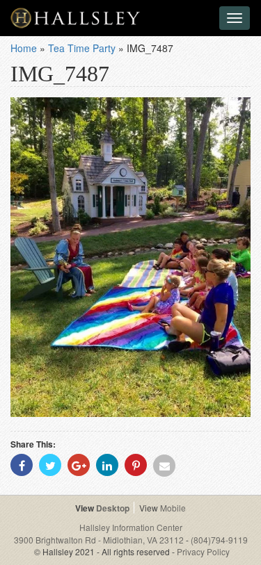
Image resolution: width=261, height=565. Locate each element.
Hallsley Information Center (130, 527)
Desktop (112, 508)
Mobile (173, 508)
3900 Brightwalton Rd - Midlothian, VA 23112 (100, 540)
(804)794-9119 (219, 540)
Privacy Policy (203, 551)
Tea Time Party (82, 48)
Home (23, 48)
